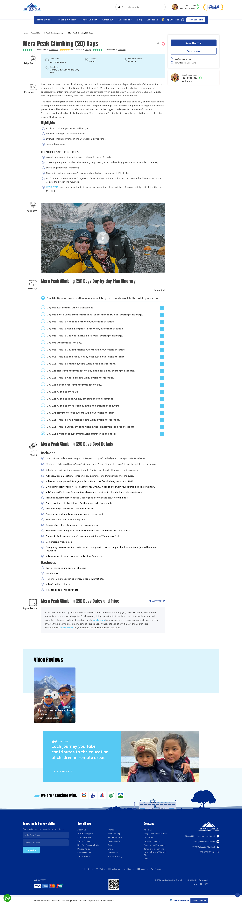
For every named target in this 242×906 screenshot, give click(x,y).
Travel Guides (83, 841)
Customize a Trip (182, 59)
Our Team (148, 837)
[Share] (158, 44)
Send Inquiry (193, 51)
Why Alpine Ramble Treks (155, 833)
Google (88, 49)
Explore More (61, 771)
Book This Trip (193, 42)
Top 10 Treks (172, 19)
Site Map (112, 849)
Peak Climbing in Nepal (55, 33)
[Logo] (208, 826)
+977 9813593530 (188, 8)
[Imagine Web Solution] (205, 884)
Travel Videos (83, 856)
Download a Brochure (185, 63)
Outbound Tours (84, 837)
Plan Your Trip (196, 19)
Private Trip (155, 601)
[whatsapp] (7, 898)
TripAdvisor (53, 49)
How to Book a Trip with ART (155, 853)
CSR (146, 858)
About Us (81, 830)
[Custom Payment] (69, 885)
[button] (163, 44)
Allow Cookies (199, 900)
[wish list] (182, 19)
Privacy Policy (83, 849)
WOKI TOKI (52, 187)
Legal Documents (152, 841)
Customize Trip (84, 852)
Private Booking (115, 856)
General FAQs (114, 841)
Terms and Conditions (154, 849)
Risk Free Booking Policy (88, 845)
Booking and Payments (154, 845)
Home (25, 33)
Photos (111, 830)
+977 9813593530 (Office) (203, 847)
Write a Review (115, 837)
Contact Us (152, 19)
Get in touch (66, 627)
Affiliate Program (85, 833)
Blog (139, 19)
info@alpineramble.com (204, 841)
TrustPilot (121, 49)
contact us (99, 620)
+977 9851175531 (188, 5)
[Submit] (119, 7)
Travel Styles (36, 33)
